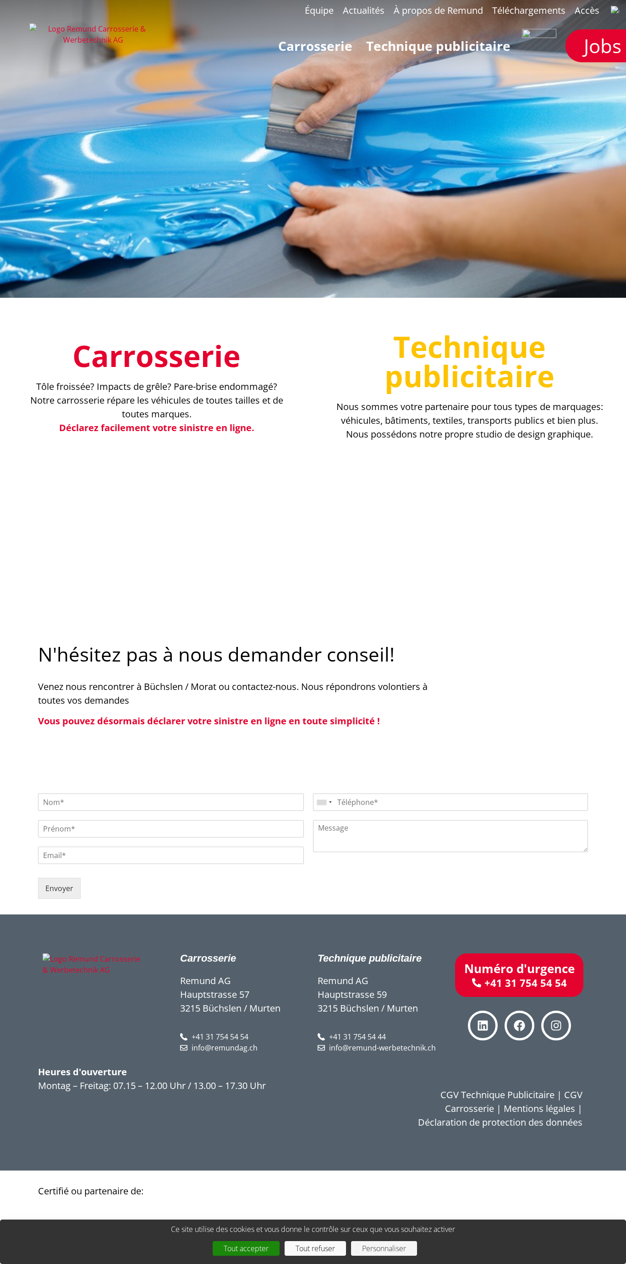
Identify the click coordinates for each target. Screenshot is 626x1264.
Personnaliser (384, 1248)
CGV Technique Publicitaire (497, 1095)
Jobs (602, 46)
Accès (587, 10)
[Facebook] (519, 1025)
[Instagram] (556, 1025)
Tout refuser (315, 1248)
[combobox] (324, 802)
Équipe (319, 10)
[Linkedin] (483, 1025)
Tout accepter (246, 1248)
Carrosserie (156, 356)
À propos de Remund (438, 10)
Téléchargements (529, 10)
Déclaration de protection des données (500, 1122)
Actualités (363, 10)
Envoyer (59, 888)
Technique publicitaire (469, 361)
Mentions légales (539, 1108)
